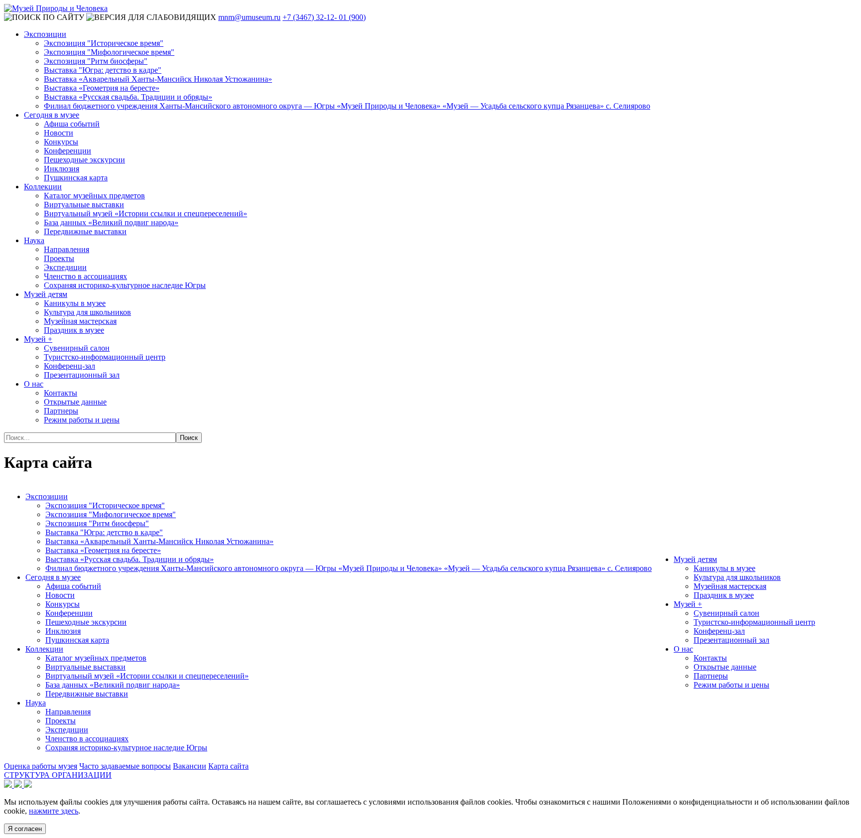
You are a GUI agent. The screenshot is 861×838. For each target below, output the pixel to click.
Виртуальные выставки (84, 204)
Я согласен (25, 829)
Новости (58, 133)
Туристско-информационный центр (104, 357)
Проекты (59, 258)
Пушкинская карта (76, 177)
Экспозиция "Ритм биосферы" (95, 61)
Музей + (38, 339)
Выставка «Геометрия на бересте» (101, 88)
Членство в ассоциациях (85, 276)
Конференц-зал (69, 366)
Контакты (60, 393)
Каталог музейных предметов (94, 195)
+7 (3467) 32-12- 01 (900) (324, 17)
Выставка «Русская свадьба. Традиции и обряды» (128, 97)
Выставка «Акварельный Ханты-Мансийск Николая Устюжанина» (158, 79)
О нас (33, 384)
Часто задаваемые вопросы (125, 766)
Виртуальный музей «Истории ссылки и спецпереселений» (145, 213)
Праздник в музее (74, 330)
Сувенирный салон (77, 348)
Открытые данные (75, 402)
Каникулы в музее (75, 303)
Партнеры (61, 411)
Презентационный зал (82, 375)
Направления (66, 249)
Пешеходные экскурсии (84, 159)
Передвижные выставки (85, 231)
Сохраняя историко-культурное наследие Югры (125, 285)
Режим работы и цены (82, 420)
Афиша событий (72, 124)
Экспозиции (45, 34)
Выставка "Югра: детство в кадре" (102, 70)
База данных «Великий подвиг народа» (111, 222)
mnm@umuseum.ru (249, 17)
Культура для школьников (87, 312)
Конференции (67, 150)
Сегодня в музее (51, 115)
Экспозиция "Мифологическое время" (109, 52)
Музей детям (45, 294)
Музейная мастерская (80, 321)
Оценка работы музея (40, 766)
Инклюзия (61, 168)
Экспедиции (65, 267)
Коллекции (43, 186)
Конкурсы (61, 142)
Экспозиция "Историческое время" (103, 43)
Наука (34, 240)
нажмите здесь (53, 811)
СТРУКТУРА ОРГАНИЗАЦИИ (58, 775)
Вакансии (189, 766)
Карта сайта (228, 766)
